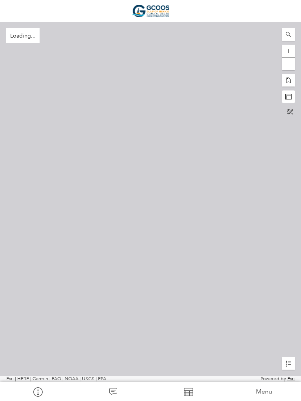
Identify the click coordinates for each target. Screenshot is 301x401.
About (37, 391)
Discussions (112, 391)
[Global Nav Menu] (11, 11)
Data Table (188, 391)
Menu (264, 391)
